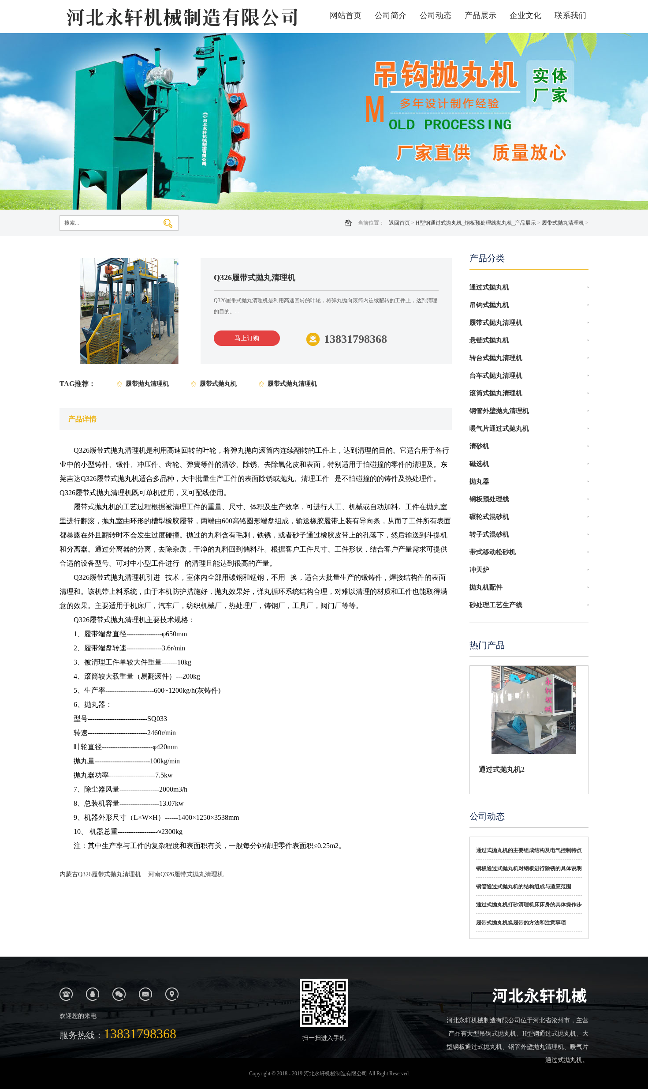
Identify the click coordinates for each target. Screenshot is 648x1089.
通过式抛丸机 (489, 287)
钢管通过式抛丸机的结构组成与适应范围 (523, 886)
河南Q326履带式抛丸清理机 (185, 874)
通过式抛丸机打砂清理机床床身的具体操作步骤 (529, 907)
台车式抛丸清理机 (495, 375)
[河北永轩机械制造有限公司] (181, 16)
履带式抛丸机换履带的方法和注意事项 (521, 923)
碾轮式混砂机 (489, 516)
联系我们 (570, 15)
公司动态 (435, 15)
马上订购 (247, 338)
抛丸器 (479, 481)
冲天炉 (479, 569)
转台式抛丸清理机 (495, 357)
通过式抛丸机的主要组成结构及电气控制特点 (529, 850)
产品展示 (480, 15)
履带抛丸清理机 (147, 383)
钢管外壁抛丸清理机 (499, 410)
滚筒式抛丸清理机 (495, 393)
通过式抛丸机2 (502, 769)
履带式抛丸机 (218, 383)
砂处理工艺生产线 (495, 604)
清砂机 (479, 446)
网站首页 (345, 15)
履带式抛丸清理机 (563, 223)
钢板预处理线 (489, 499)
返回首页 (399, 223)
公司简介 (390, 15)
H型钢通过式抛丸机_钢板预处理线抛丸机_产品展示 (476, 223)
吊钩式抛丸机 (489, 304)
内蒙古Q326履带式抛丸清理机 (100, 874)
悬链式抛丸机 (489, 340)
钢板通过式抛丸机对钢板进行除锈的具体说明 (529, 868)
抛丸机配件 (486, 587)
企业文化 (525, 15)
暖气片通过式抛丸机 (499, 428)
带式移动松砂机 (492, 552)
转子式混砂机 (489, 534)
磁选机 (479, 463)
